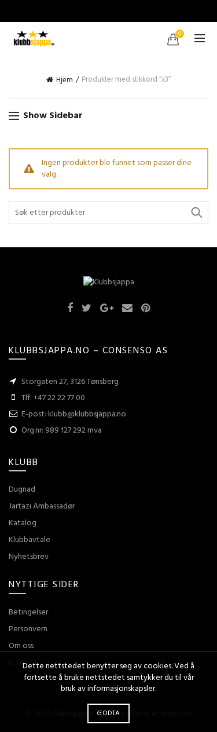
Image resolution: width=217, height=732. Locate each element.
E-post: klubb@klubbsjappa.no (73, 414)
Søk (196, 212)
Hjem (64, 80)
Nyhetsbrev (29, 556)
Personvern (28, 629)
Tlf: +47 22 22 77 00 (53, 398)
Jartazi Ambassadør (42, 506)
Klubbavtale (29, 540)
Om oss (21, 646)
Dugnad (22, 489)
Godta (108, 713)
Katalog (22, 523)
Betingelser (28, 612)
